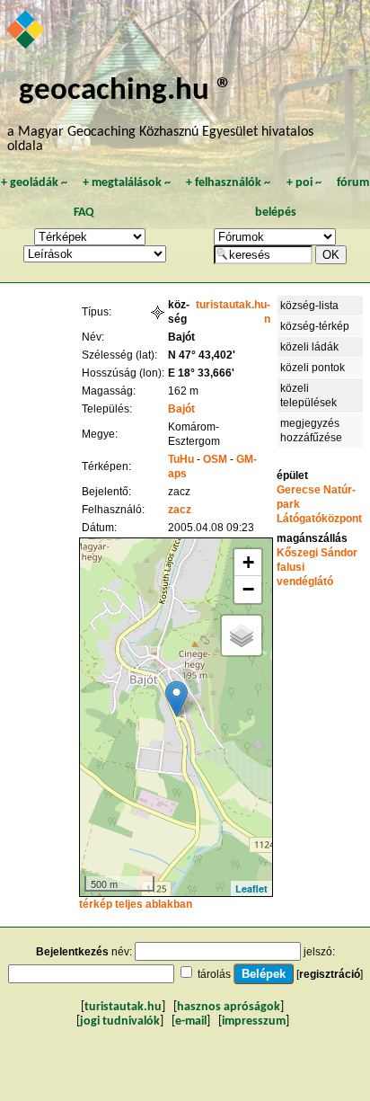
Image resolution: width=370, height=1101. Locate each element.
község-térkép (314, 326)
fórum (353, 183)
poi (304, 183)
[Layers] (241, 635)
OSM (215, 459)
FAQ (84, 212)
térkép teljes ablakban (135, 904)
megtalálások (127, 183)
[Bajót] (176, 698)
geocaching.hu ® (126, 91)
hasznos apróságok (228, 1007)
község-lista (309, 305)
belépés (275, 212)
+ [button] (248, 562)
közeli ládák (309, 347)
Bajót (181, 409)
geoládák (34, 183)
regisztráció (329, 974)
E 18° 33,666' (201, 373)
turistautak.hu (123, 1007)
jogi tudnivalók (120, 1021)
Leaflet (251, 888)
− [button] (248, 589)
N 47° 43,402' (201, 355)
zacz (179, 509)
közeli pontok (312, 367)
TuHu (181, 459)
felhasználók (228, 183)
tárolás (214, 974)
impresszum (254, 1021)
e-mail (191, 1021)
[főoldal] (26, 31)
